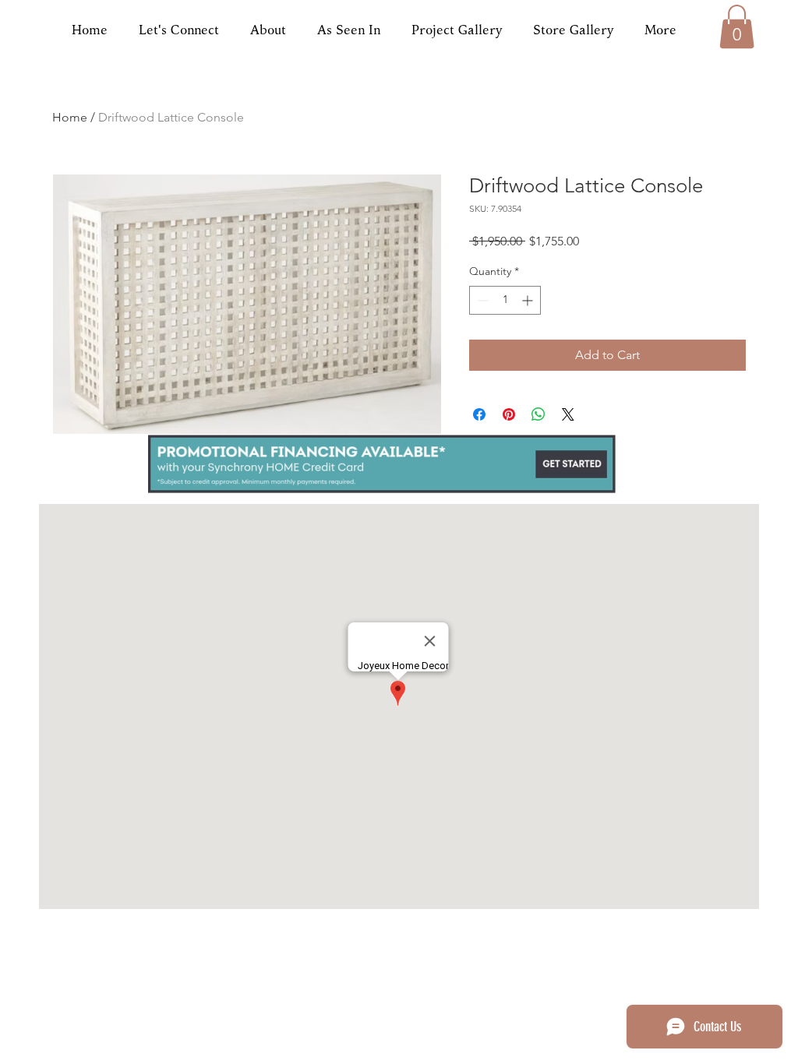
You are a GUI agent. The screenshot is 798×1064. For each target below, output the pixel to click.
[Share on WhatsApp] (538, 414)
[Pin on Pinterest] (509, 414)
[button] (737, 26)
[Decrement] (481, 300)
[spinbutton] (505, 300)
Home (69, 117)
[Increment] (528, 300)
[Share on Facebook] (479, 414)
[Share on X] (568, 414)
